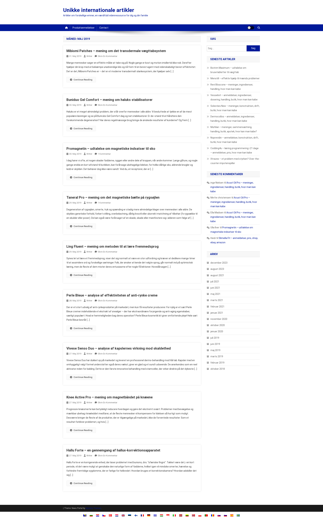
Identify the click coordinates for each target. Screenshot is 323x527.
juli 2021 (214, 281)
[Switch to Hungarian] (161, 515)
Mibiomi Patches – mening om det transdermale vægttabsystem (116, 51)
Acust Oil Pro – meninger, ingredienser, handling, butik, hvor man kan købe (233, 187)
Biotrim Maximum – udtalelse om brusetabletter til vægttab (228, 70)
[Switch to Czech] (104, 515)
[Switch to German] (149, 515)
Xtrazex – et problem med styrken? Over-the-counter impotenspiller (235, 161)
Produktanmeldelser (84, 27)
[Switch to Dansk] (110, 515)
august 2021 (217, 275)
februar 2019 (217, 362)
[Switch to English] (123, 515)
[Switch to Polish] (200, 515)
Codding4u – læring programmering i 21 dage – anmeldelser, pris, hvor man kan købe (234, 150)
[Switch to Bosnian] (85, 515)
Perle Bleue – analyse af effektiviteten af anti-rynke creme (111, 295)
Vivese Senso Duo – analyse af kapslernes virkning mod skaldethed (118, 348)
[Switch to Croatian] (97, 515)
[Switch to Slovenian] (225, 515)
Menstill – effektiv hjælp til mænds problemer (235, 78)
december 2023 (218, 262)
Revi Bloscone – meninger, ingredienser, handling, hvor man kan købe (231, 86)
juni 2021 (215, 287)
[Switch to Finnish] (136, 515)
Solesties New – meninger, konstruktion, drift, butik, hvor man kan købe (235, 108)
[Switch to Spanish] (232, 515)
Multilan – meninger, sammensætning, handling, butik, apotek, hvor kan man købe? (233, 129)
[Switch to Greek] (155, 515)
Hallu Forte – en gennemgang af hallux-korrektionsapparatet (113, 450)
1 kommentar (104, 154)
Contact (103, 27)
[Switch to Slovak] (219, 515)
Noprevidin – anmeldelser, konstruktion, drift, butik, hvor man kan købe (234, 139)
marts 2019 (216, 356)
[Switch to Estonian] (129, 515)
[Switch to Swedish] (238, 515)
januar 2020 (216, 331)
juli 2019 (214, 337)
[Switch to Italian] (174, 515)
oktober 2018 (217, 369)
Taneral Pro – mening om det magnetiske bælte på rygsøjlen (112, 197)
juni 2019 (215, 344)
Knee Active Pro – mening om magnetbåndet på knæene (109, 397)
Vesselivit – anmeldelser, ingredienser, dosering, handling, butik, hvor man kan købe (234, 97)
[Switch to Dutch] (117, 515)
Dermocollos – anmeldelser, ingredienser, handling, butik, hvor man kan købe (232, 118)
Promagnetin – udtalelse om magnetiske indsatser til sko (110, 149)
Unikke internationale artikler (98, 10)
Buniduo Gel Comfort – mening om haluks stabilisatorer (109, 100)
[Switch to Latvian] (180, 515)
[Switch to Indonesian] (168, 515)
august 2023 (217, 269)
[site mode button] (250, 27)
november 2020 (218, 319)
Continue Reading (83, 79)
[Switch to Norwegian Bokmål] (193, 515)
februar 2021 (217, 306)
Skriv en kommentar (107, 56)
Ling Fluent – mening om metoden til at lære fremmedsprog (112, 246)
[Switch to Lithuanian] (187, 515)
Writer (89, 56)
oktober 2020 (217, 325)
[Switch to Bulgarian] (91, 515)
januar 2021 (216, 312)
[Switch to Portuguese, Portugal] (206, 515)
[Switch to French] (142, 515)
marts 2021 (216, 300)
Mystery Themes (93, 508)
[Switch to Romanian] (212, 515)
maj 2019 (215, 350)
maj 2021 (215, 294)
